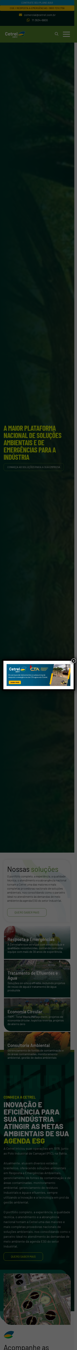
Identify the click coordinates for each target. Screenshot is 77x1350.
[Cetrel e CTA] (39, 675)
